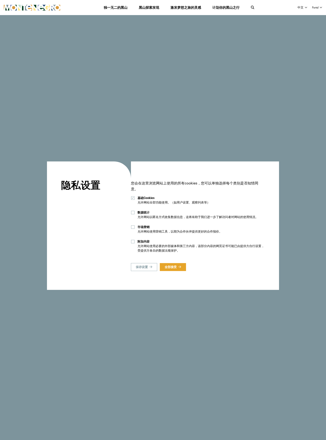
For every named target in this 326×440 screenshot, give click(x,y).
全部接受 (171, 267)
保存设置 (142, 267)
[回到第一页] (32, 8)
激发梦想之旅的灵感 (186, 7)
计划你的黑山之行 (226, 7)
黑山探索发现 (149, 7)
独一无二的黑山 (116, 7)
